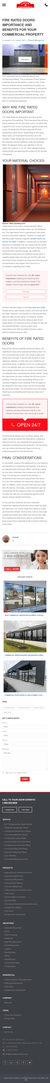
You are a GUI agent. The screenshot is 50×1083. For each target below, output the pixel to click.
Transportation (9, 966)
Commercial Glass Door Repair (16, 848)
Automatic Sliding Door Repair (15, 852)
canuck (7, 40)
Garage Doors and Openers (14, 914)
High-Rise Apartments (12, 942)
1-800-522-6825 (9, 802)
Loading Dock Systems (13, 907)
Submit (25, 779)
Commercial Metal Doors (13, 876)
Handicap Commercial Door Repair (17, 845)
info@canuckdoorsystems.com (16, 1054)
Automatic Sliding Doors (13, 886)
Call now (26, 297)
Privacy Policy (9, 1018)
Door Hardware (10, 855)
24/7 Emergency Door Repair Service (18, 824)
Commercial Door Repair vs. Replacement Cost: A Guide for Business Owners (25, 695)
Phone (5, 740)
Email (4, 731)
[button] (46, 5)
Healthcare (8, 938)
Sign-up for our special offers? (17, 772)
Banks (6, 931)
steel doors (7, 712)
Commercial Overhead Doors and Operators (20, 904)
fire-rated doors (9, 707)
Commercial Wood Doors (13, 879)
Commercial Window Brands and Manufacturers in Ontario (25, 655)
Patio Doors (8, 911)
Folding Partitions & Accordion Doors (18, 890)
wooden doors (38, 707)
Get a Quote (25, 59)
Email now (26, 292)
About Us (8, 1002)
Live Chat (25, 810)
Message (5, 749)
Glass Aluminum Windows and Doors (18, 872)
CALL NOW (12, 569)
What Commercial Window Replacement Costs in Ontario (25, 615)
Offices (7, 956)
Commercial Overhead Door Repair (17, 831)
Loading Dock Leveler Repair (15, 838)
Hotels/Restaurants (11, 945)
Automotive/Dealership (12, 928)
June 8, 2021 (21, 40)
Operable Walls (10, 900)
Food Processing (10, 935)
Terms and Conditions (12, 1015)
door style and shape (36, 307)
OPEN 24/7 (28, 424)
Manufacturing (9, 952)
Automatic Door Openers (13, 883)
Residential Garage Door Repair (16, 827)
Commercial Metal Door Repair (16, 834)
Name (5, 723)
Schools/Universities (12, 963)
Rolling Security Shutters (13, 983)
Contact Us (9, 810)
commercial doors (24, 707)
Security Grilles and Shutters (15, 897)
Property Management (36, 40)
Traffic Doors (9, 893)
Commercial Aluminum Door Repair (17, 841)
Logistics (7, 949)
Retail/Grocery (9, 959)
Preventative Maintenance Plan (16, 859)
